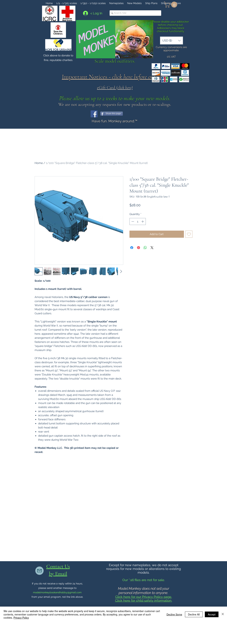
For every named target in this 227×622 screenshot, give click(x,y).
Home (39, 163)
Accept (211, 614)
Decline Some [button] (174, 614)
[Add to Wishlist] (189, 234)
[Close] (223, 614)
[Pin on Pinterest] (138, 248)
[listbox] (171, 40)
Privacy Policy (21, 617)
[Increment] (143, 221)
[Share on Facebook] (132, 248)
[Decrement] (132, 221)
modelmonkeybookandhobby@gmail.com (57, 592)
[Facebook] (94, 113)
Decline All (194, 614)
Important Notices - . (115, 76)
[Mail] (39, 571)
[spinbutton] (138, 221)
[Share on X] (152, 248)
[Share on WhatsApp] (145, 248)
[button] (171, 5)
